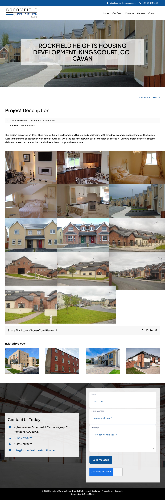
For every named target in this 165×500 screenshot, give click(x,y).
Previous (145, 97)
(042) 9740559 (23, 437)
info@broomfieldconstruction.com (35, 450)
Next (155, 97)
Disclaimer (96, 491)
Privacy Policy (107, 491)
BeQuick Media (87, 494)
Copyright (118, 491)
